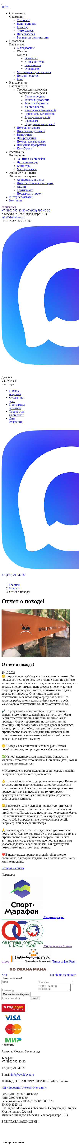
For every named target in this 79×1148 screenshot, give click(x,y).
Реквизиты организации (33, 37)
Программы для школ (31, 131)
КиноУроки (24, 148)
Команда (22, 27)
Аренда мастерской (37, 117)
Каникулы (23, 165)
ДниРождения (15, 420)
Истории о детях (28, 75)
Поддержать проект (30, 193)
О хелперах (32, 68)
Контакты (15, 200)
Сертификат (25, 190)
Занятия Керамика (36, 103)
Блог (20, 79)
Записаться (9, 207)
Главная (14, 585)
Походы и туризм (28, 127)
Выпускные (24, 134)
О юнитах (31, 58)
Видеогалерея (26, 34)
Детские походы (27, 162)
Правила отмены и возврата (35, 183)
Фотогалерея (25, 30)
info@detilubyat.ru (13, 217)
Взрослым (31, 120)
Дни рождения (26, 138)
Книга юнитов (34, 61)
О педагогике (26, 48)
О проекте (23, 20)
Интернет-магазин (21, 197)
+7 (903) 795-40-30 (38, 210)
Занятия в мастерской (31, 158)
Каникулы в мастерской (40, 110)
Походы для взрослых (31, 141)
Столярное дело (35, 96)
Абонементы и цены (30, 179)
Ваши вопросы (26, 23)
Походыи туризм (15, 392)
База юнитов (33, 65)
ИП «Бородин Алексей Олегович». (25, 1087)
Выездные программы (31, 145)
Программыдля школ (17, 406)
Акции (21, 186)
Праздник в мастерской (40, 124)
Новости (15, 588)
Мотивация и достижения (34, 72)
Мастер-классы (34, 106)
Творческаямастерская (16, 413)
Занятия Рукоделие (37, 100)
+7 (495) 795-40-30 (14, 210)
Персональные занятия (39, 113)
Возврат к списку (13, 868)
